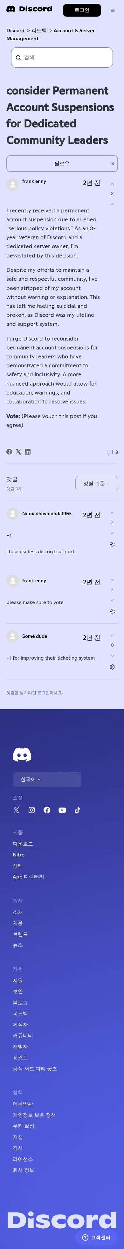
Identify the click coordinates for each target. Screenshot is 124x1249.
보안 (18, 991)
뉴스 (18, 945)
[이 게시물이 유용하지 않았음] (112, 204)
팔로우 (62, 163)
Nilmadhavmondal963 (47, 513)
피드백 (39, 30)
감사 (18, 1148)
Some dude (34, 636)
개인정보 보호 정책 (34, 1115)
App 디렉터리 (28, 876)
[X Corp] (18, 452)
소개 (18, 912)
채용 (18, 923)
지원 (18, 980)
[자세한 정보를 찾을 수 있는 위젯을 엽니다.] (96, 1238)
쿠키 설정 (23, 1126)
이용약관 (23, 1104)
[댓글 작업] (112, 544)
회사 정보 (23, 1170)
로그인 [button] (82, 10)
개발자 (20, 1046)
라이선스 (23, 1159)
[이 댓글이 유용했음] (112, 512)
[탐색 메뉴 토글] (113, 10)
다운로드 (23, 844)
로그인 (43, 693)
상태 (18, 866)
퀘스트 (20, 1057)
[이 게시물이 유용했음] (112, 183)
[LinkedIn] (28, 452)
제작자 (20, 1024)
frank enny (34, 181)
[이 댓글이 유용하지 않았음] (112, 533)
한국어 (29, 779)
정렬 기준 (94, 483)
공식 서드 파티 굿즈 (35, 1068)
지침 (18, 1137)
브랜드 (20, 934)
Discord (15, 30)
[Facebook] (9, 452)
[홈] (29, 11)
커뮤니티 (23, 1035)
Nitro (18, 854)
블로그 (20, 1002)
